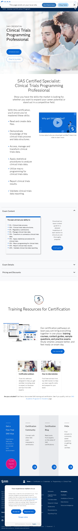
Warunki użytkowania (38, 526)
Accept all (16, 512)
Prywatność (50, 526)
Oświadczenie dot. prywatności (22, 526)
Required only (29, 512)
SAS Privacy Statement (31, 499)
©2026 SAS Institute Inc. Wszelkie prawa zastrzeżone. (16, 528)
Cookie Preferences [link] (6, 526)
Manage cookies (23, 517)
